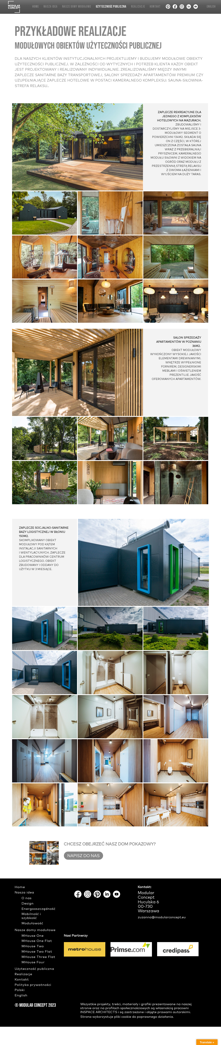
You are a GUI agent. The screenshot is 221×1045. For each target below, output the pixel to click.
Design (28, 903)
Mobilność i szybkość (31, 916)
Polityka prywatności (33, 985)
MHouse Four (33, 962)
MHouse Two (33, 946)
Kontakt (155, 7)
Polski (20, 990)
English (211, 7)
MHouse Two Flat (37, 951)
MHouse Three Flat (38, 957)
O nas (27, 898)
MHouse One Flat (37, 941)
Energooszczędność (38, 909)
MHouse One (33, 935)
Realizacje (138, 7)
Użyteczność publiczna (111, 7)
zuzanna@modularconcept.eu (162, 917)
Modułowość (32, 923)
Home (35, 7)
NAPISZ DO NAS (83, 856)
